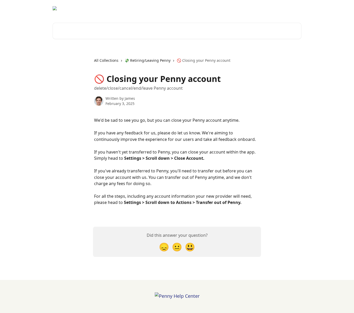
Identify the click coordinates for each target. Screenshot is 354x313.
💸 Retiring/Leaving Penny (148, 60)
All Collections (106, 60)
